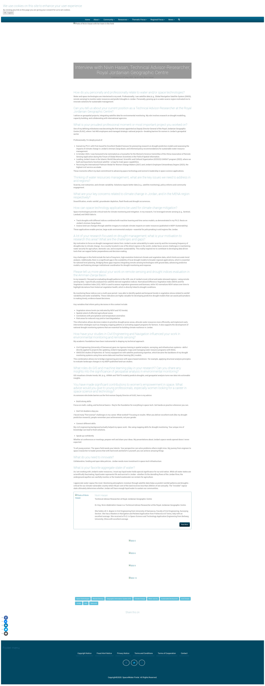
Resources (122, 19)
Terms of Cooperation (167, 653)
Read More (184, 524)
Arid (85, 603)
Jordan (78, 603)
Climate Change (140, 599)
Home (87, 19)
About (96, 19)
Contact (184, 653)
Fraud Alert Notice (104, 653)
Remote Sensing (98, 599)
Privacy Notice (123, 653)
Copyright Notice (85, 653)
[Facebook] (6, 617)
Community (109, 19)
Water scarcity (153, 599)
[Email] (6, 633)
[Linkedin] (6, 625)
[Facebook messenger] (5, 621)
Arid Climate (185, 599)
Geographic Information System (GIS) (119, 599)
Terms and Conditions (144, 653)
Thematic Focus (139, 19)
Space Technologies (82, 599)
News (171, 19)
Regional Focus (157, 19)
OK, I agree (8, 13)
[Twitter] (6, 629)
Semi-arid (94, 603)
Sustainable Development (169, 599)
